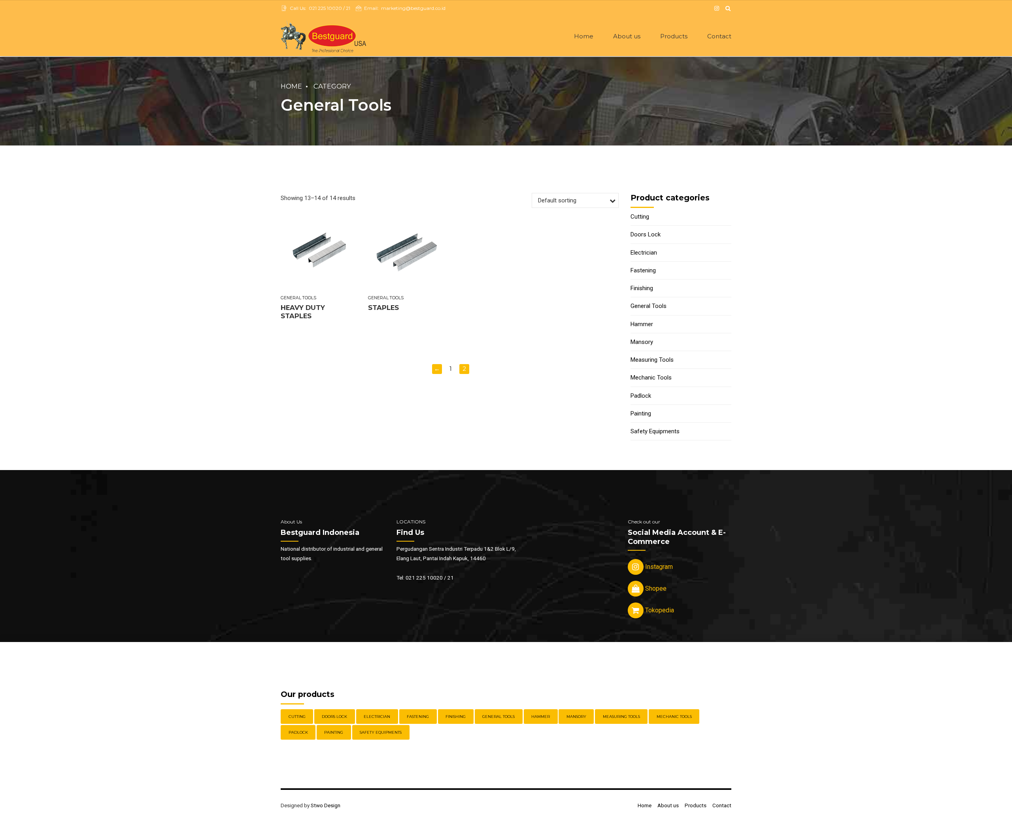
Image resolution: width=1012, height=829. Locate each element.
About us (626, 36)
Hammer (642, 324)
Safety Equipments (655, 431)
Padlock (641, 395)
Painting (641, 413)
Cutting (640, 216)
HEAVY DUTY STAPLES (303, 312)
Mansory (642, 342)
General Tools (298, 297)
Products (673, 36)
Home (583, 36)
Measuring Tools (652, 359)
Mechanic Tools (651, 377)
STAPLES (383, 308)
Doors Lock (646, 234)
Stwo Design (325, 805)
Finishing (642, 288)
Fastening (643, 270)
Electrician (644, 252)
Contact (719, 36)
